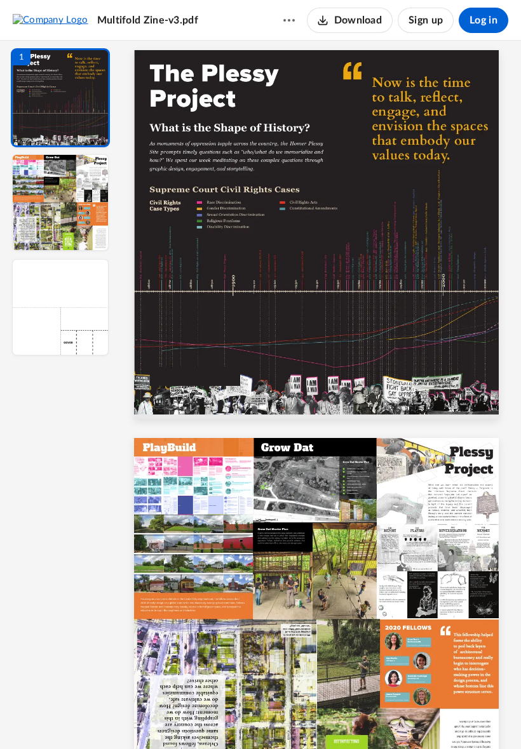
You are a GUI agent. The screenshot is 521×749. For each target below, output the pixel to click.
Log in (483, 20)
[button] (60, 97)
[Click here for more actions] (289, 20)
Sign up (426, 20)
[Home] (50, 19)
